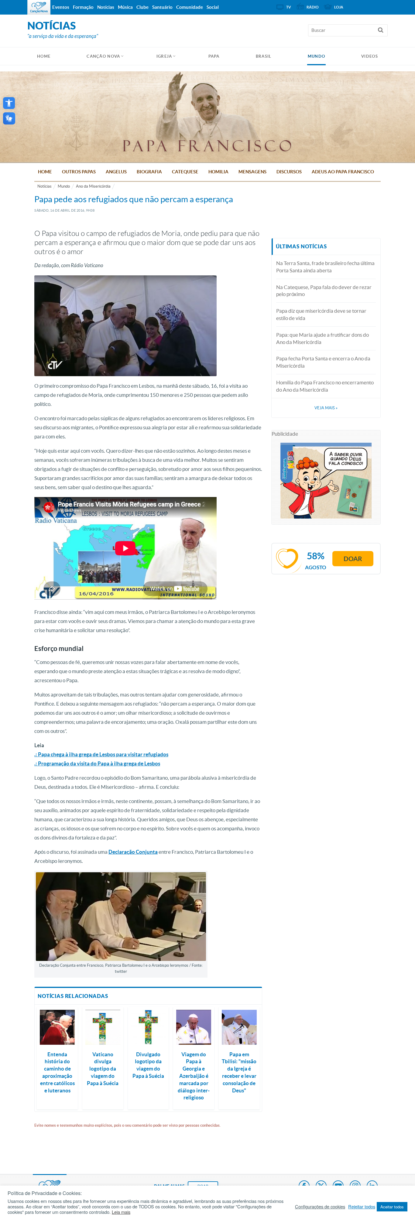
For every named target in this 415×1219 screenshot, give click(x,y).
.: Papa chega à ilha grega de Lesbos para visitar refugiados (101, 754)
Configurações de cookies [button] (320, 1206)
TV (288, 7)
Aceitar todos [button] (392, 1207)
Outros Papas (79, 171)
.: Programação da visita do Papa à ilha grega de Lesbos (97, 763)
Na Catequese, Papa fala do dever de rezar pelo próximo (324, 290)
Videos (369, 56)
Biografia (149, 171)
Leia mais (121, 1212)
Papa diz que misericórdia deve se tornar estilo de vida (321, 314)
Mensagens (252, 171)
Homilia (218, 171)
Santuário (162, 7)
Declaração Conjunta (133, 852)
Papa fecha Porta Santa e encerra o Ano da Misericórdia (323, 362)
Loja (338, 7)
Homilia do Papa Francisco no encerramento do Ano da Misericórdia (325, 386)
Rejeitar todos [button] (361, 1206)
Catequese (185, 171)
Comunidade (189, 7)
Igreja (164, 56)
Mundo (316, 56)
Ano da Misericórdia (93, 186)
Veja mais (326, 408)
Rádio (313, 7)
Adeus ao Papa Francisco (343, 171)
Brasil (264, 56)
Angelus (116, 171)
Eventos (60, 7)
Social (213, 7)
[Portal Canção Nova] (38, 7)
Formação (83, 7)
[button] (9, 103)
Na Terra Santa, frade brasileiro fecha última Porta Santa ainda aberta (325, 266)
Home (45, 171)
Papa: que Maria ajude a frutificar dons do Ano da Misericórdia (322, 338)
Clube (142, 7)
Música (125, 7)
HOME (43, 56)
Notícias (44, 186)
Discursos (289, 171)
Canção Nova (103, 56)
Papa (214, 56)
